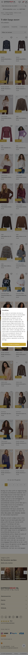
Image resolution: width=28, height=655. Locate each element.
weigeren (4, 335)
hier (18, 329)
